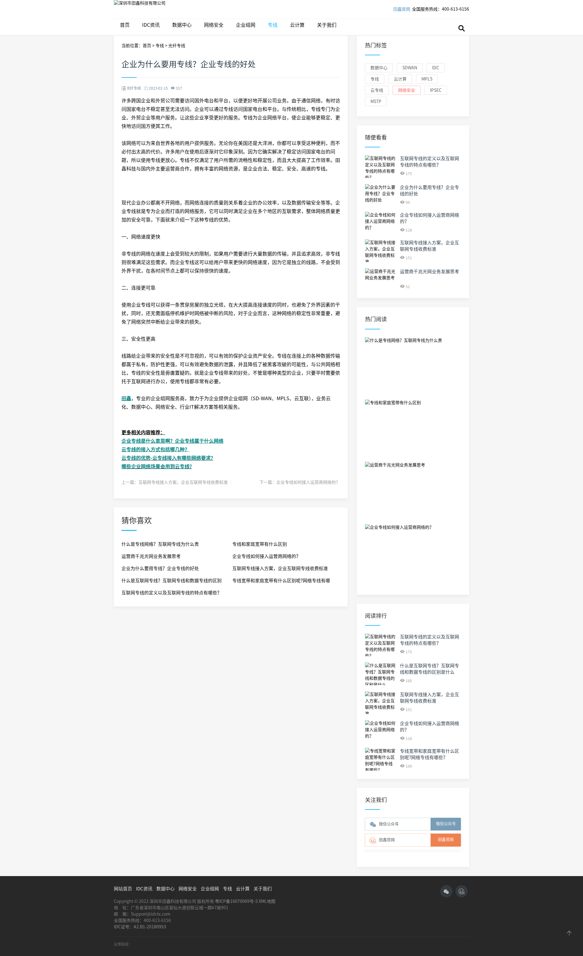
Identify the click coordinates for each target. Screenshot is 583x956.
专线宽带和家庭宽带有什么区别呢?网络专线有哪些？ (281, 582)
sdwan (409, 68)
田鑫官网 (401, 9)
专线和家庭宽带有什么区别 (259, 544)
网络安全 (213, 24)
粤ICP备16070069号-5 (236, 901)
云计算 (297, 24)
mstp (375, 101)
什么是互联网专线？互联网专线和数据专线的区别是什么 (171, 582)
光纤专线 (176, 45)
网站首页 (123, 888)
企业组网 (245, 24)
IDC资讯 (151, 24)
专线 (273, 24)
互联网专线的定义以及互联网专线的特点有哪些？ (171, 592)
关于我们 (326, 24)
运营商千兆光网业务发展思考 (151, 556)
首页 (125, 24)
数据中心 (182, 24)
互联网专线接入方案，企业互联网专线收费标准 (183, 482)
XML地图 (267, 901)
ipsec (436, 90)
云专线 (376, 90)
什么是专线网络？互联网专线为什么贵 (160, 544)
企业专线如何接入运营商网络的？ (308, 482)
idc (435, 68)
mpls (426, 79)
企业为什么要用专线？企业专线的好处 (160, 568)
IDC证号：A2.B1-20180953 (140, 927)
